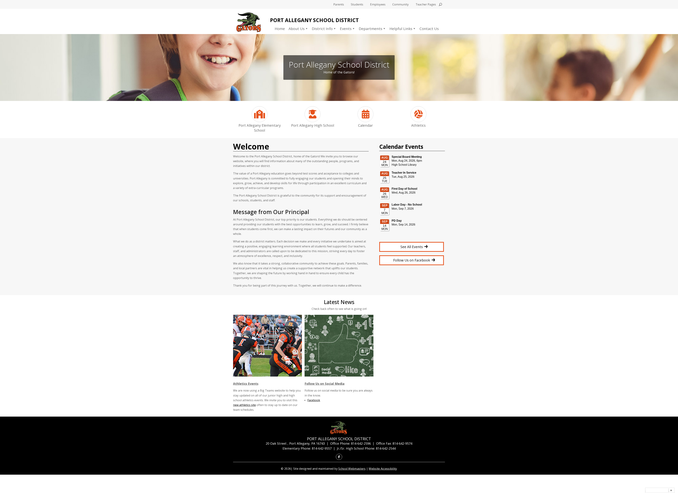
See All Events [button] (411, 246)
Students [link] (357, 4)
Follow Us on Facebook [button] (411, 260)
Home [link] (280, 28)
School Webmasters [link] (351, 469)
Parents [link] (338, 4)
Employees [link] (377, 4)
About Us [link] (297, 28)
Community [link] (400, 4)
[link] (248, 22)
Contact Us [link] (429, 28)
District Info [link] (322, 28)
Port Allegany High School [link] (312, 125)
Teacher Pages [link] (426, 4)
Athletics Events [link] (245, 383)
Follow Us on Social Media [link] (324, 383)
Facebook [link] (313, 400)
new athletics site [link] (244, 405)
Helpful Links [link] (400, 28)
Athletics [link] (418, 125)
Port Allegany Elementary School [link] (260, 128)
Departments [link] (370, 28)
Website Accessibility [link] (383, 469)
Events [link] (346, 28)
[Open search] (440, 4)
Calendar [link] (365, 125)
